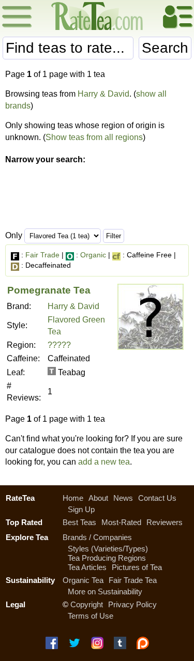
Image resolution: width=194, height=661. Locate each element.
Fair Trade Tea (133, 580)
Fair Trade (42, 255)
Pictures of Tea (137, 567)
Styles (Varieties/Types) (108, 548)
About (98, 498)
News (123, 498)
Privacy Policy (132, 604)
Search (165, 48)
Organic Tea (83, 580)
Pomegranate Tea (49, 290)
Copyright (86, 604)
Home (73, 498)
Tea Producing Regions (107, 558)
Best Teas (79, 522)
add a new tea (104, 461)
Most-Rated (121, 522)
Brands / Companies (97, 537)
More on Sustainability (105, 591)
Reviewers (164, 522)
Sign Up (81, 509)
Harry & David (103, 93)
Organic (93, 255)
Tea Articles (87, 567)
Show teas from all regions (94, 137)
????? (59, 345)
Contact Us (157, 498)
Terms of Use (90, 615)
